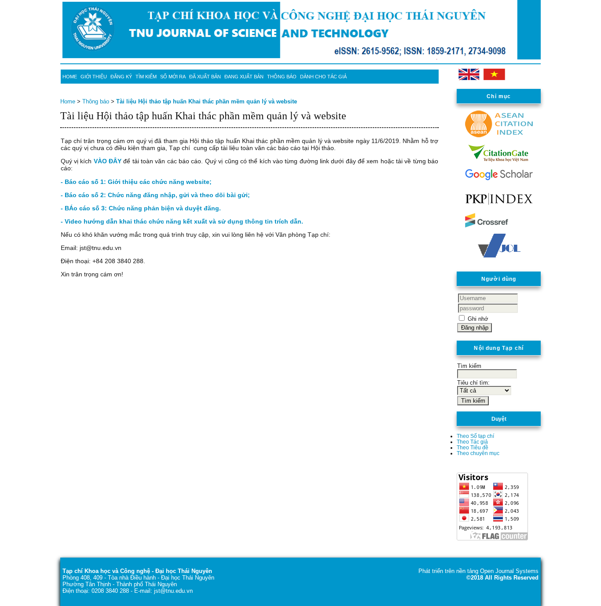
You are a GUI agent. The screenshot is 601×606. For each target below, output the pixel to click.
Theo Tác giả (472, 441)
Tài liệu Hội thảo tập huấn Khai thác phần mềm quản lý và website (206, 101)
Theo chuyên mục (478, 453)
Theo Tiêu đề (472, 447)
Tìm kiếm (146, 76)
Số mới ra (173, 76)
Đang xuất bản (244, 76)
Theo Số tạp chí (475, 436)
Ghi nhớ (478, 319)
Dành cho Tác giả (323, 76)
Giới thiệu (94, 76)
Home (69, 76)
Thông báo (282, 76)
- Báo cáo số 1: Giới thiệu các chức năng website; (136, 181)
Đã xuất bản (205, 76)
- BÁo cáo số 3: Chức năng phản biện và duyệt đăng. (141, 208)
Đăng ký (121, 76)
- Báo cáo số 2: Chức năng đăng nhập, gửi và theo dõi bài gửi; (155, 194)
